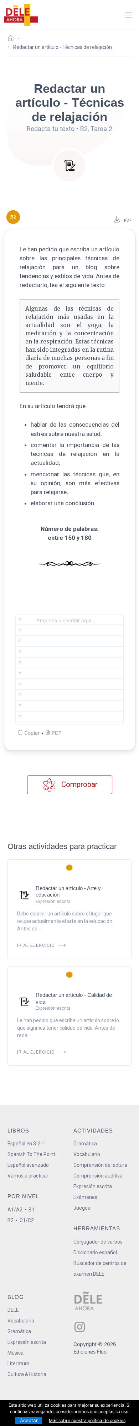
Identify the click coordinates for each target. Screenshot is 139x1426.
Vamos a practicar (27, 1176)
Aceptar (29, 1420)
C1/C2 (27, 1220)
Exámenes (85, 1197)
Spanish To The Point (31, 1154)
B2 (10, 1220)
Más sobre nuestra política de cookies (87, 1420)
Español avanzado (28, 1165)
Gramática (85, 1143)
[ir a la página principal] (20, 15)
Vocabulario (86, 1154)
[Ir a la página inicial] (12, 39)
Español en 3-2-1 (26, 1143)
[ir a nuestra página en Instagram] (79, 1327)
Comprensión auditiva (98, 1176)
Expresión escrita (92, 1186)
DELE (13, 1310)
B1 (32, 1209)
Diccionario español (95, 1252)
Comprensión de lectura (100, 1165)
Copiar (31, 733)
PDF (127, 220)
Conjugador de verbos (98, 1242)
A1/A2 (14, 1209)
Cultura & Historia (26, 1374)
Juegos (81, 1208)
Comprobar (79, 784)
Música (15, 1353)
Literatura (18, 1363)
